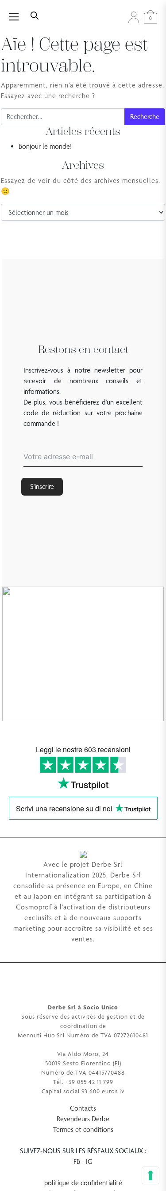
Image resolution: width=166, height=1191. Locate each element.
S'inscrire (42, 486)
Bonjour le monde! (45, 146)
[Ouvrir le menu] (18, 16)
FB (76, 1161)
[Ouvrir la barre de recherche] (34, 14)
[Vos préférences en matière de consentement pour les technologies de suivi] (150, 1175)
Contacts (83, 1108)
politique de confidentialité (83, 1183)
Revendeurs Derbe (83, 1119)
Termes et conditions (83, 1129)
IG (89, 1161)
